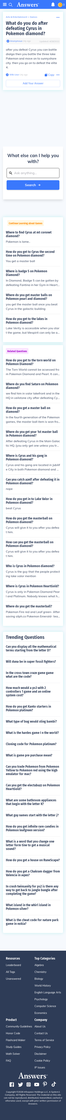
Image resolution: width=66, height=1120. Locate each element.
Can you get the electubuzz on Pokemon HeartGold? (33, 787)
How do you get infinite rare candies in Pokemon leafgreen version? (32, 828)
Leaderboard (13, 965)
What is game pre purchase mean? (29, 755)
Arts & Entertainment (16, 17)
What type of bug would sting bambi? (31, 721)
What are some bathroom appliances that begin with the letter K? (31, 802)
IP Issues (39, 1067)
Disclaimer (40, 1053)
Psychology (41, 999)
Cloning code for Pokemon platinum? (31, 744)
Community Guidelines (19, 1026)
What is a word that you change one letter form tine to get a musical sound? (30, 845)
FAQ (8, 1060)
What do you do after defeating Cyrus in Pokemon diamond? (27, 28)
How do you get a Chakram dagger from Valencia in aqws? (33, 873)
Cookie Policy (42, 1060)
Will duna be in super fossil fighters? (31, 662)
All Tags (10, 972)
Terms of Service (44, 1040)
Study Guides (13, 1047)
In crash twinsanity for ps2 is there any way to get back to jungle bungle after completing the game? (32, 890)
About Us (39, 1026)
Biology (38, 978)
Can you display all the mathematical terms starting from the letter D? (31, 648)
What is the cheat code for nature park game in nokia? (32, 922)
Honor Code (13, 1033)
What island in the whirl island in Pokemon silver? (28, 907)
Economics (40, 1013)
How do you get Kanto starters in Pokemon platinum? (28, 708)
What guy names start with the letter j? (32, 815)
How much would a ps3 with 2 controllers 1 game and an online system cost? (28, 691)
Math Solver (13, 1053)
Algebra (39, 965)
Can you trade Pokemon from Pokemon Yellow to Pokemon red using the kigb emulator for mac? (32, 770)
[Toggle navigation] (5, 4)
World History (42, 985)
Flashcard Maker (15, 1040)
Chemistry (40, 972)
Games (33, 17)
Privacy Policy (42, 1047)
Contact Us (41, 1033)
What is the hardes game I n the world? (32, 733)
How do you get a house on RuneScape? (33, 860)
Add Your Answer (33, 83)
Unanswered (13, 978)
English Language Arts (47, 992)
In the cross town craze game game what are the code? (30, 675)
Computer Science (45, 1006)
